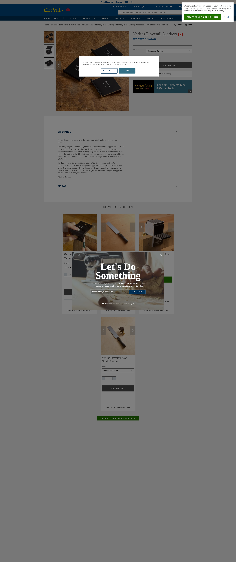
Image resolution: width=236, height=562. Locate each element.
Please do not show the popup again (119, 303)
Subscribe (137, 292)
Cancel (226, 17)
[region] (119, 66)
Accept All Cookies (127, 71)
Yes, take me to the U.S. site (203, 17)
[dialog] (208, 12)
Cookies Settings (109, 71)
